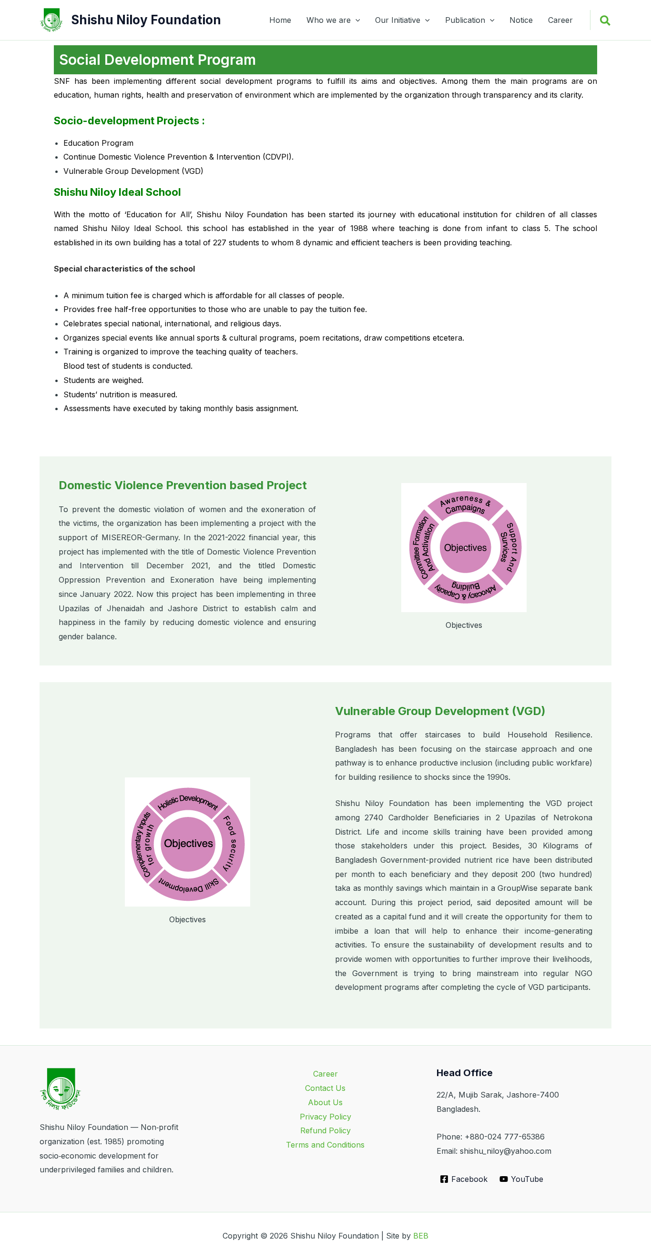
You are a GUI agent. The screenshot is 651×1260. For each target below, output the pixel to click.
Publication (465, 20)
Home (280, 20)
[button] (355, 20)
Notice (521, 20)
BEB (420, 1235)
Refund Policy (325, 1130)
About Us (325, 1102)
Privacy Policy (325, 1116)
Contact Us (325, 1088)
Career (560, 20)
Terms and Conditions (325, 1144)
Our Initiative (397, 20)
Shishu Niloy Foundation (146, 19)
